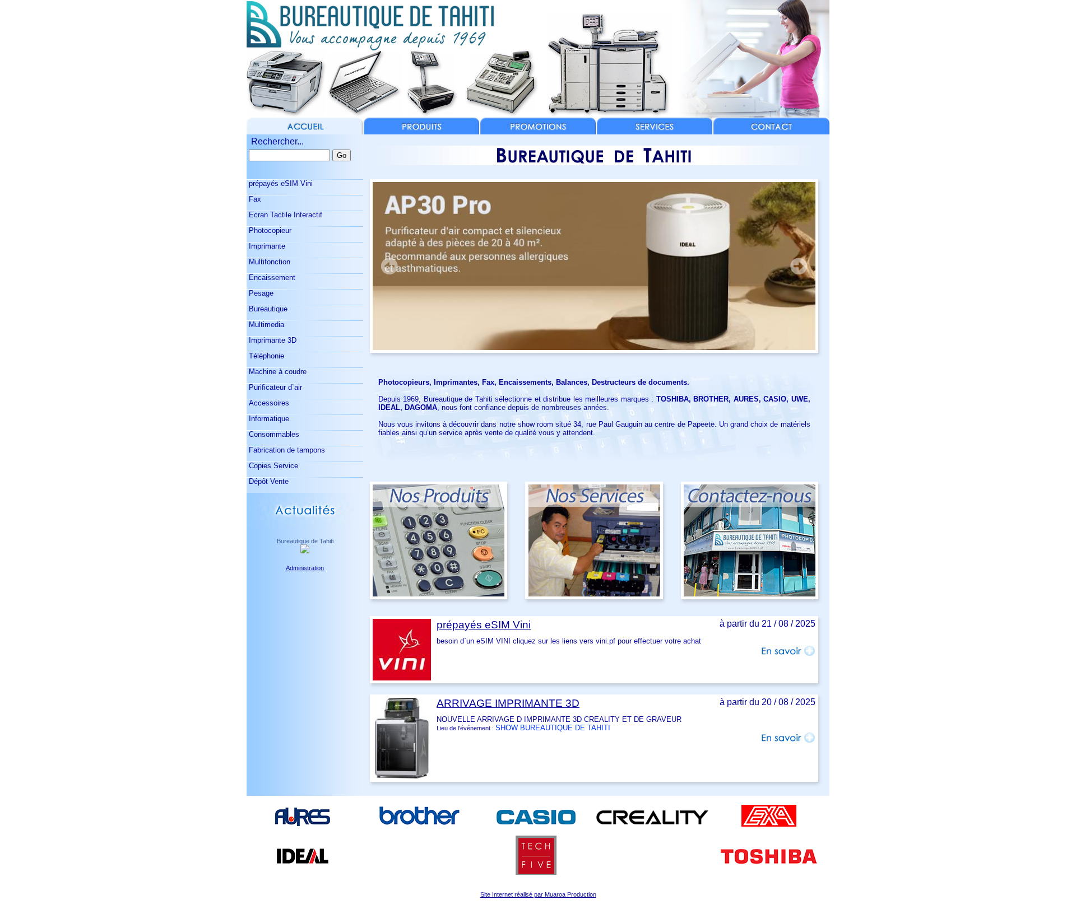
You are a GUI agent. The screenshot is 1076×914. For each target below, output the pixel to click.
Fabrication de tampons (286, 450)
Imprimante (266, 246)
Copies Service (272, 465)
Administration (305, 568)
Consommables (273, 434)
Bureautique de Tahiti (305, 541)
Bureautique (267, 309)
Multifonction (268, 262)
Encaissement (271, 277)
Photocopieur (269, 230)
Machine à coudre (277, 371)
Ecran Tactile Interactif (284, 215)
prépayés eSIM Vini (280, 183)
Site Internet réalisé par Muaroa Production (538, 894)
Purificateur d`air (274, 387)
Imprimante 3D (271, 340)
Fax (254, 199)
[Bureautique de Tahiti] (304, 550)
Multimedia (265, 324)
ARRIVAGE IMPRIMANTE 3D (508, 703)
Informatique (268, 418)
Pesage (260, 293)
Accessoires (268, 403)
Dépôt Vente (268, 481)
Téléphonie (265, 356)
